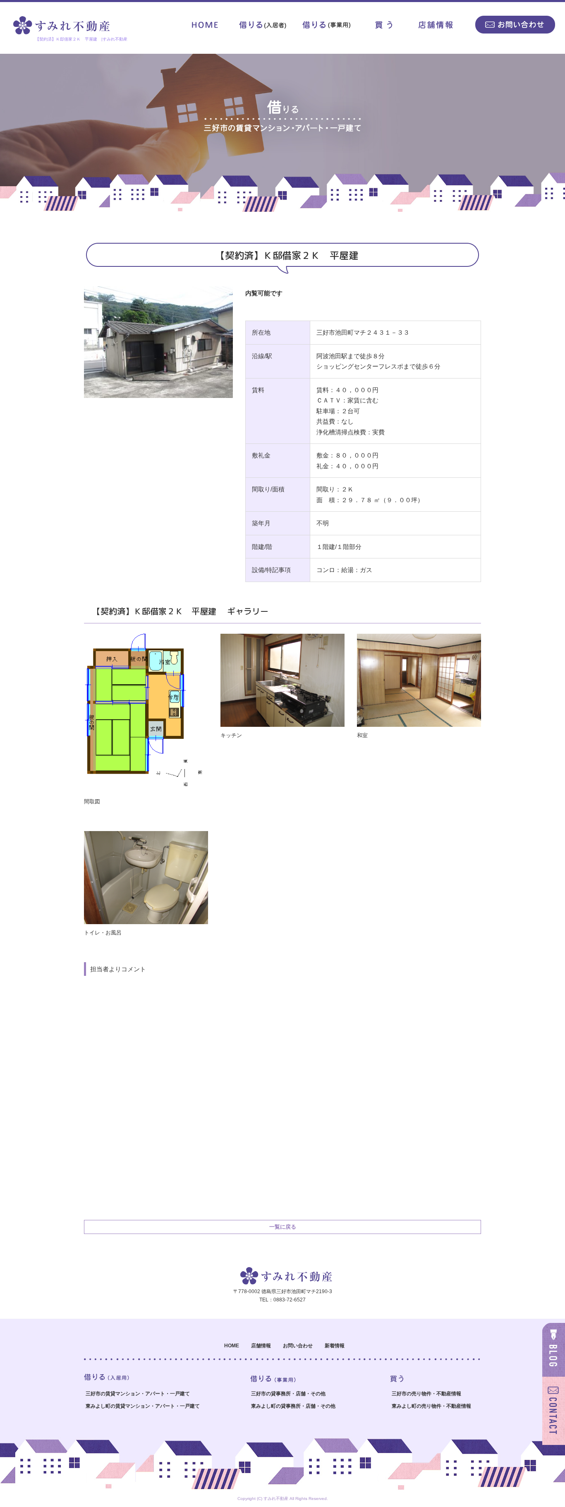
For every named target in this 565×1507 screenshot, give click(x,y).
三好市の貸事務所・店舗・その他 (288, 1394)
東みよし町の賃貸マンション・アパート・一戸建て (143, 1406)
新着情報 (335, 1346)
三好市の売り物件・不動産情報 (426, 1394)
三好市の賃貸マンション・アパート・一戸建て (138, 1394)
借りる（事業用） (327, 24)
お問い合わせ (513, 24)
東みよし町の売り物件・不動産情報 (431, 1406)
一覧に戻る (282, 1227)
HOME (205, 24)
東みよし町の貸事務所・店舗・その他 (293, 1406)
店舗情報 (437, 24)
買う (383, 24)
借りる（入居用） (265, 24)
